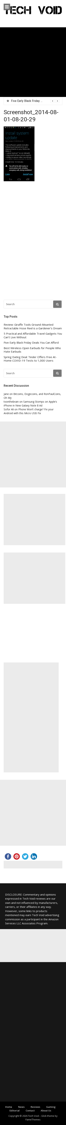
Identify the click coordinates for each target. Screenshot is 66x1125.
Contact (30, 1110)
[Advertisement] (33, 62)
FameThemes (33, 1119)
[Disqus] (33, 241)
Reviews (35, 1107)
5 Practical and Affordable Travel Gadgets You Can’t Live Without (33, 335)
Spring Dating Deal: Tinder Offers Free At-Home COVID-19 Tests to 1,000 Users (30, 358)
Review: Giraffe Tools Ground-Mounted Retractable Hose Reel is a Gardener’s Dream (33, 326)
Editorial (15, 1110)
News (21, 1107)
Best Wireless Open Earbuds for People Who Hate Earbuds (32, 349)
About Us (46, 1110)
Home (8, 1107)
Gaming (51, 1107)
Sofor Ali (9, 409)
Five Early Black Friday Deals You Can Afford (31, 342)
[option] (35, 101)
